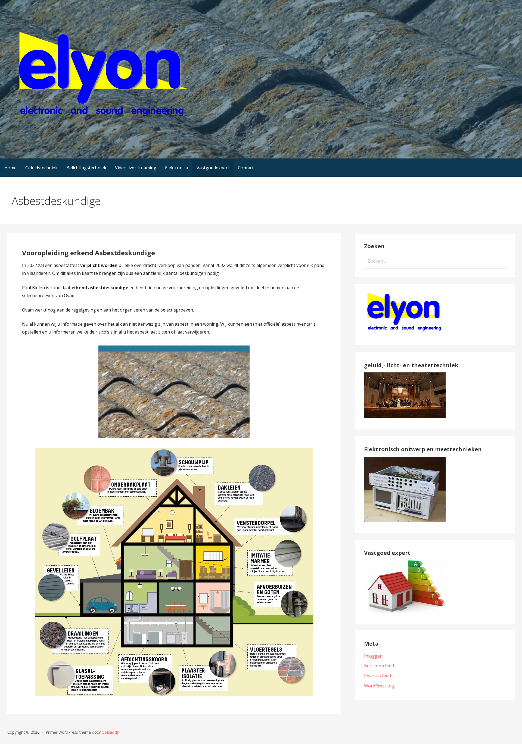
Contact (246, 168)
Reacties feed (377, 676)
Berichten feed (379, 666)
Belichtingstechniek (86, 168)
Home (10, 168)
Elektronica (176, 168)
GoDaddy (110, 732)
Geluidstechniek (41, 168)
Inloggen (373, 656)
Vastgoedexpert (213, 168)
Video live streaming (135, 168)
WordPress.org (379, 686)
